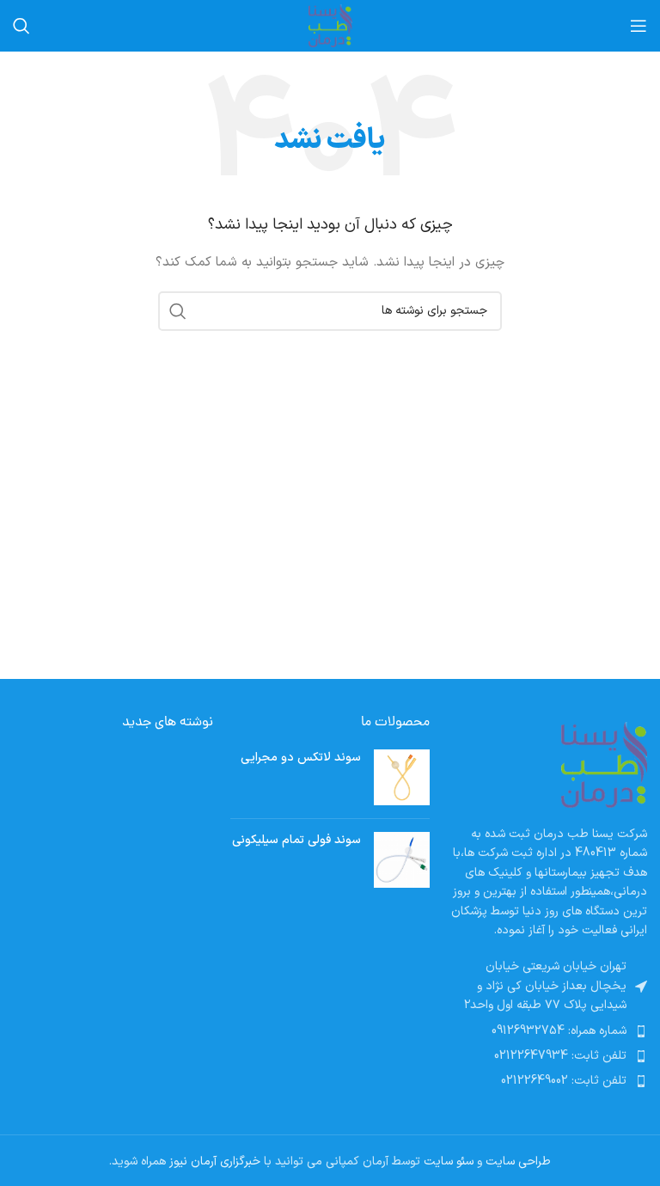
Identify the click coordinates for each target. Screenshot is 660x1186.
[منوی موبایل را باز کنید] (638, 26)
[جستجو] (21, 26)
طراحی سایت (518, 1161)
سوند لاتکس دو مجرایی (301, 758)
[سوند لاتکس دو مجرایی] (402, 777)
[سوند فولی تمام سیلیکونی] (402, 860)
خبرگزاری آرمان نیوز (214, 1161)
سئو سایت (449, 1161)
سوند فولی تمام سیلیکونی (296, 840)
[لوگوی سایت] (330, 25)
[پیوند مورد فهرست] (547, 1031)
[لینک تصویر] (604, 764)
